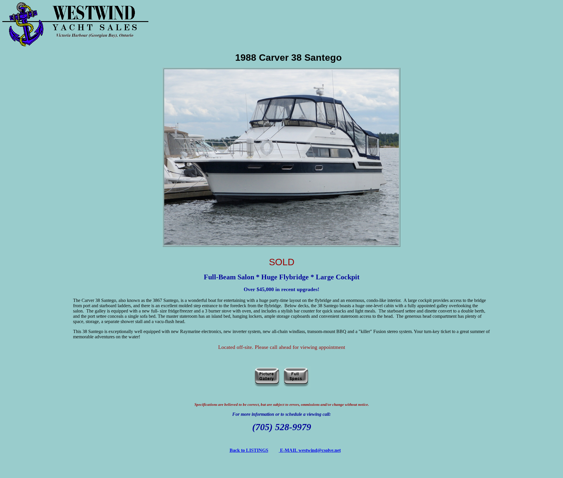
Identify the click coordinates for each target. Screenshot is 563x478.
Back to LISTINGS (249, 450)
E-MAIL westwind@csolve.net (310, 450)
